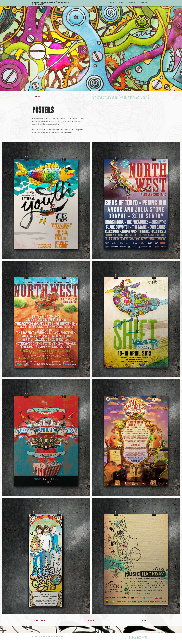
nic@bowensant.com (137, 638)
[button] (37, 96)
